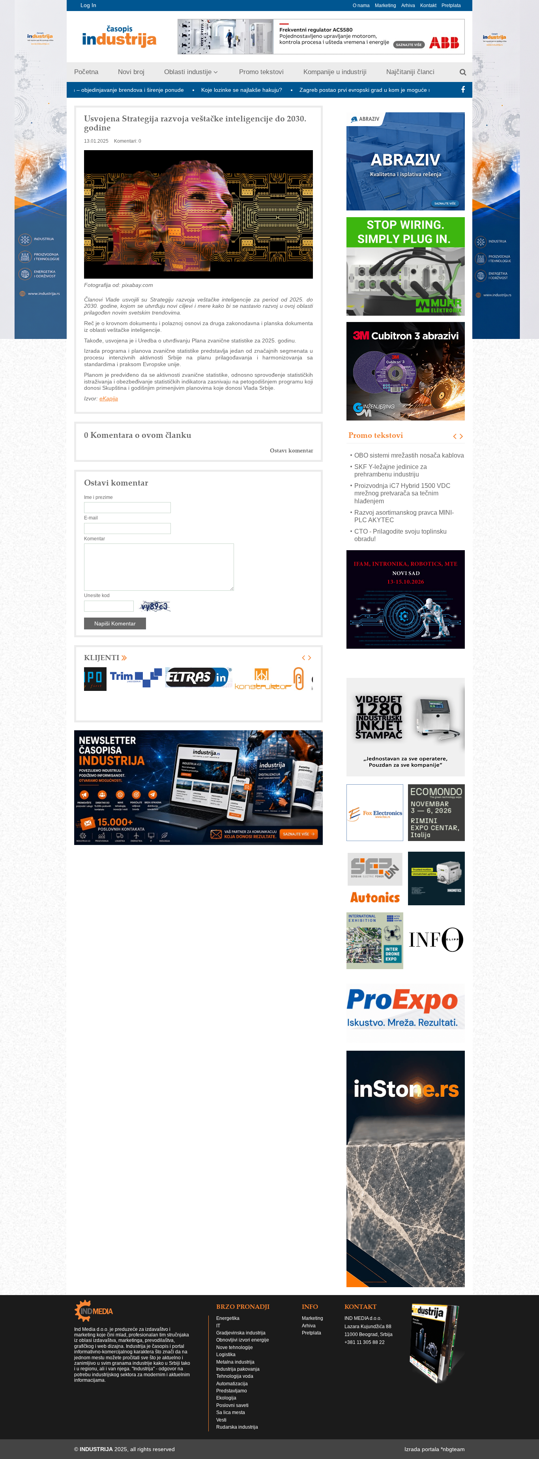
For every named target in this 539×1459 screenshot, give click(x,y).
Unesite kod (97, 595)
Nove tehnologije (234, 1355)
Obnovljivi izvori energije (242, 1347)
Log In (88, 5)
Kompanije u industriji (335, 72)
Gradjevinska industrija (241, 1340)
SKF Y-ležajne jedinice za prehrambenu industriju (390, 459)
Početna (86, 72)
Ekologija (226, 1405)
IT (218, 1333)
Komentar (94, 539)
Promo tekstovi (261, 72)
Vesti (221, 1427)
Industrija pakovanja (238, 1376)
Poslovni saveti (232, 1413)
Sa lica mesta (230, 1420)
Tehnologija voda (234, 1383)
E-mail (91, 518)
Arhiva (408, 5)
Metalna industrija (235, 1369)
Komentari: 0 (127, 141)
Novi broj (131, 72)
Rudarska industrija (237, 1434)
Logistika (226, 1362)
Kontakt (428, 5)
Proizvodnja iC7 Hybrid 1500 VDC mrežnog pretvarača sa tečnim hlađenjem (402, 482)
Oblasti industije (187, 72)
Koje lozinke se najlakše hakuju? (178, 90)
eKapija (108, 398)
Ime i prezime (98, 497)
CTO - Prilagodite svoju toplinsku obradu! (400, 524)
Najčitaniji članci (410, 72)
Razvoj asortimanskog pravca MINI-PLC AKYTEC (404, 504)
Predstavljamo (231, 1398)
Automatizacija (232, 1391)
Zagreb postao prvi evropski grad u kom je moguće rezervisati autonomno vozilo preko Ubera (353, 90)
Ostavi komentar (291, 450)
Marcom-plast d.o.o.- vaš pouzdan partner (401, 543)
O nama (361, 5)
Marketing (385, 5)
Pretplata (451, 5)
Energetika (228, 1326)
